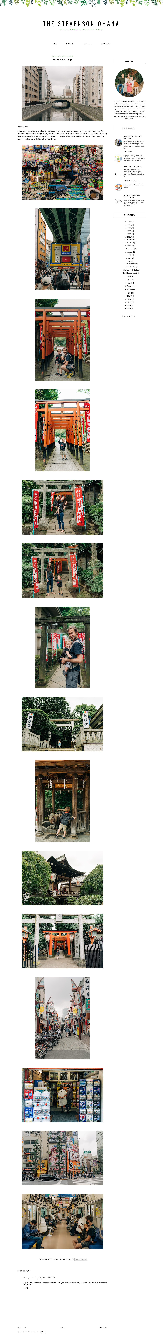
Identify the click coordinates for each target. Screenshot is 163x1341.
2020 (128, 293)
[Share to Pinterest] (85, 1259)
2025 (129, 225)
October (130, 246)
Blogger (133, 316)
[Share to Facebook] (83, 1259)
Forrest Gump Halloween (132, 181)
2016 (129, 305)
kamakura (131, 276)
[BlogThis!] (78, 1259)
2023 (129, 231)
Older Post (103, 1327)
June (130, 258)
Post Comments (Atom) (37, 1332)
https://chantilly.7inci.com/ (78, 1283)
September (130, 249)
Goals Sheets (128, 152)
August (129, 252)
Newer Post (22, 1327)
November (130, 243)
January (130, 289)
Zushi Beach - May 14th (131, 273)
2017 (129, 302)
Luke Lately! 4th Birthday (131, 270)
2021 (129, 237)
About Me (70, 44)
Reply (26, 1288)
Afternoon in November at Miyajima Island (132, 196)
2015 (129, 308)
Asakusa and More (131, 264)
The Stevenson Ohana (81, 23)
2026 (129, 222)
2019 (129, 296)
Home (54, 44)
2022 (129, 234)
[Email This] (75, 1259)
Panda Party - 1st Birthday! (133, 166)
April (129, 280)
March (130, 283)
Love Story (106, 44)
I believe (88, 44)
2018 (129, 299)
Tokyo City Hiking (131, 267)
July (130, 255)
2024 (129, 228)
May (130, 261)
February (130, 286)
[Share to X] (80, 1259)
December (130, 240)
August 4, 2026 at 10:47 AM (44, 1278)
